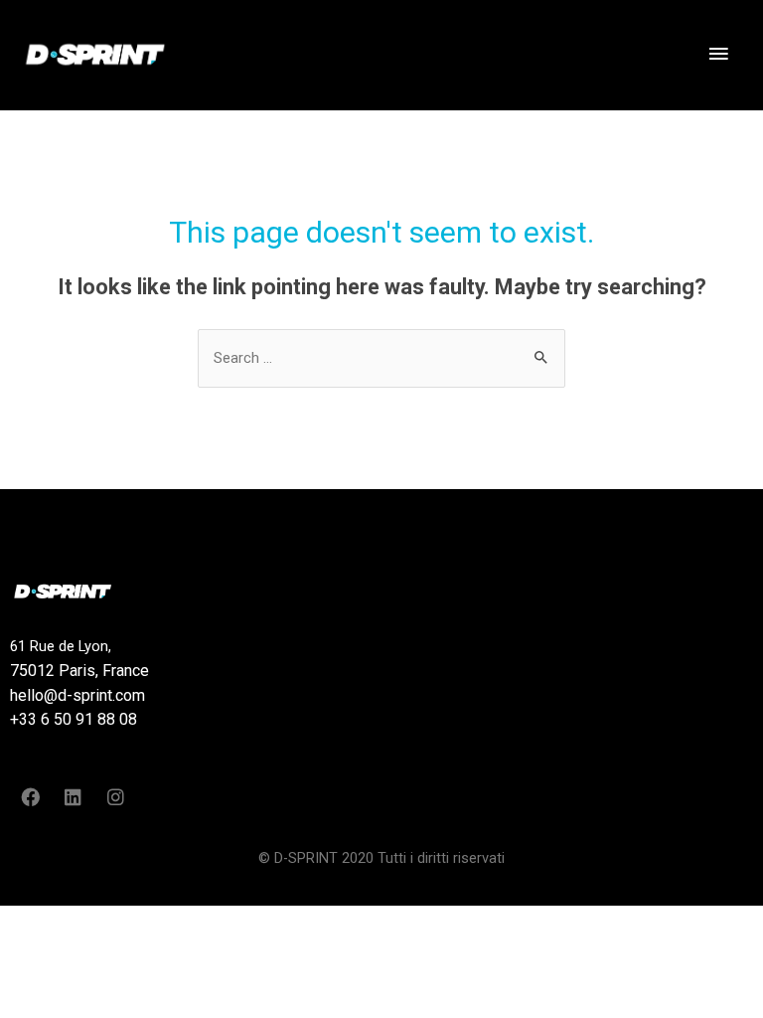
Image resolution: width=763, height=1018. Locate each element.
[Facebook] (30, 797)
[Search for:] (381, 358)
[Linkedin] (72, 797)
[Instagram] (115, 797)
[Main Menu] (718, 55)
